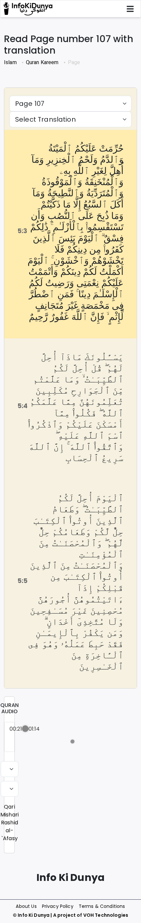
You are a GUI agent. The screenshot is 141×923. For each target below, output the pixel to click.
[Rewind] (26, 741)
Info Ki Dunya (34, 915)
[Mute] (66, 741)
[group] (9, 736)
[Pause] (41, 741)
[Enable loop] (14, 741)
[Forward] (55, 741)
